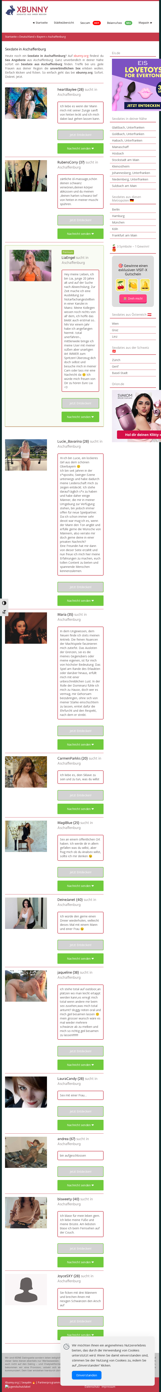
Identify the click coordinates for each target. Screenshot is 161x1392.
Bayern (41, 36)
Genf (115, 366)
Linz (114, 336)
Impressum (108, 1386)
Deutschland (26, 36)
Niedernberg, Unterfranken (130, 179)
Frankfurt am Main (124, 235)
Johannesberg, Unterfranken (131, 173)
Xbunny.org (12, 1382)
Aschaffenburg (69, 94)
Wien (115, 324)
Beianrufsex (119, 23)
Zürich (116, 360)
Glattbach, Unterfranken (128, 127)
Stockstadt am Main (125, 160)
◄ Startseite (40, 22)
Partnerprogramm (49, 1382)
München (118, 222)
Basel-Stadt (120, 373)
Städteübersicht (64, 22)
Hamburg (118, 216)
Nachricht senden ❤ (80, 148)
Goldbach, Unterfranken (128, 134)
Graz (115, 330)
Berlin (116, 209)
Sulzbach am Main (124, 186)
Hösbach (118, 153)
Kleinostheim (121, 166)
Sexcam (89, 23)
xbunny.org (81, 56)
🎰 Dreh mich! (133, 298)
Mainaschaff (120, 147)
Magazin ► (146, 22)
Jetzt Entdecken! (80, 135)
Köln (115, 229)
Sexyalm (26, 1382)
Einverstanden (86, 1375)
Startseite (11, 36)
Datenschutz (92, 1386)
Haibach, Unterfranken (127, 140)
